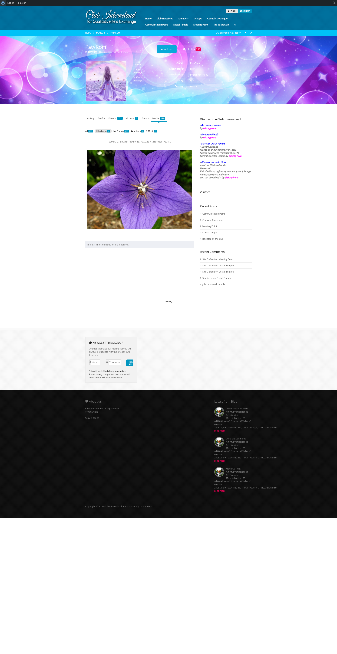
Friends (115, 118)
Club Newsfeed (165, 18)
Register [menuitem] (21, 2)
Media (158, 118)
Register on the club (212, 238)
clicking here (231, 177)
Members (184, 18)
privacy (99, 374)
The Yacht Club (221, 24)
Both (192, 68)
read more (220, 430)
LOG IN (232, 11)
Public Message (138, 71)
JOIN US (131, 363)
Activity (90, 118)
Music (152, 131)
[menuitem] (3, 3)
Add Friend (138, 63)
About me (166, 49)
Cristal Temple (180, 24)
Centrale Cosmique (217, 18)
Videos (138, 131)
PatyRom (115, 32)
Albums (104, 131)
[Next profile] (251, 33)
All (88, 131)
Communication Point (156, 24)
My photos (191, 49)
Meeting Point (200, 24)
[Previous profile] (245, 33)
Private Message (138, 79)
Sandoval (207, 278)
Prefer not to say (199, 74)
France (193, 86)
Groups (198, 18)
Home (148, 18)
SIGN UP (246, 11)
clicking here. (209, 128)
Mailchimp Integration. (115, 371)
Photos (122, 131)
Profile (101, 118)
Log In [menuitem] (10, 2)
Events (145, 118)
